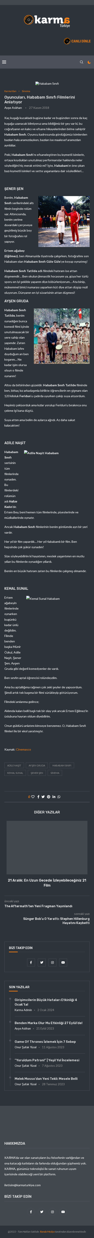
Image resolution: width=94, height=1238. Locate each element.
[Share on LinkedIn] (53, 797)
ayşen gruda (37, 765)
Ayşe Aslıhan (13, 107)
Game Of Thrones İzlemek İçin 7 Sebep (45, 1042)
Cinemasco (23, 749)
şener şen (37, 772)
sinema (54, 772)
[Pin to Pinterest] (48, 797)
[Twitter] (42, 962)
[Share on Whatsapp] (58, 797)
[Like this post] (33, 797)
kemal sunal (15, 772)
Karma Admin (23, 1010)
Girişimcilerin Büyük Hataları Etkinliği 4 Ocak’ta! (46, 1002)
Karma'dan (10, 91)
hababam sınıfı (61, 765)
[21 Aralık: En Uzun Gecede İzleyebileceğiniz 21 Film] (47, 848)
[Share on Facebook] (38, 797)
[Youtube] (63, 962)
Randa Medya (47, 1231)
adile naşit (14, 765)
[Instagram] (52, 962)
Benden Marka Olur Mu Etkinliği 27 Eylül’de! (48, 1023)
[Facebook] (31, 962)
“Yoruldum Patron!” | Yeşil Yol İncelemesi (47, 1060)
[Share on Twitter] (43, 797)
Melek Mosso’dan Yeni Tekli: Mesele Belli (46, 1079)
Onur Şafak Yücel (26, 1047)
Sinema (26, 91)
